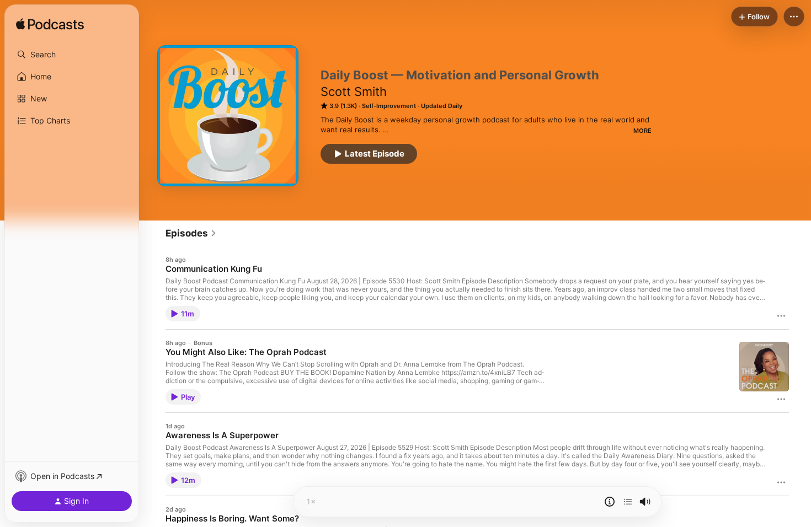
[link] (191, 233)
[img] (50, 24)
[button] (71, 54)
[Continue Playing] (627, 501)
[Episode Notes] (609, 501)
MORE (642, 131)
